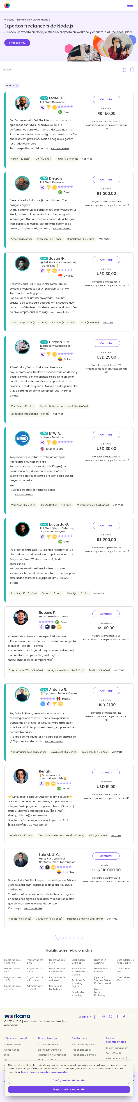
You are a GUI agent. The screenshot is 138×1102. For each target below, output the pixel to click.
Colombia (69, 359)
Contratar (106, 99)
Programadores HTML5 (12, 987)
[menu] (130, 5)
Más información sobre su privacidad (44, 1072)
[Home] (7, 5)
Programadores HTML (12, 979)
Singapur (69, 275)
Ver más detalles (60, 148)
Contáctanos (11, 1049)
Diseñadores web (123, 979)
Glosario (9, 1060)
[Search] (132, 69)
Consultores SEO (123, 970)
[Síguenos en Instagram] (110, 1016)
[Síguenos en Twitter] (124, 1016)
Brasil (67, 112)
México (66, 698)
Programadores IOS (35, 961)
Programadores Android (12, 961)
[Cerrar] (134, 1075)
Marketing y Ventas (48, 1060)
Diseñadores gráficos (79, 961)
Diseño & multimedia (49, 1049)
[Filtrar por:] (124, 70)
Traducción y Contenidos (52, 1054)
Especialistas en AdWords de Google (80, 971)
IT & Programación (48, 1044)
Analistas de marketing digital (78, 983)
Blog (6, 1054)
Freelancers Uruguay (83, 1060)
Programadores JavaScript (35, 979)
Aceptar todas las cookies (69, 1089)
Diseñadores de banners (102, 970)
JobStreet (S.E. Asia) (116, 1058)
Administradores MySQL (35, 987)
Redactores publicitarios (56, 987)
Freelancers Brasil (81, 1049)
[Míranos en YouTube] (103, 1016)
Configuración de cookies (69, 1080)
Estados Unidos (54, 448)
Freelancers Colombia (84, 1054)
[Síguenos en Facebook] (117, 1016)
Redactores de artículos (57, 979)
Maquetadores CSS (12, 970)
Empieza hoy (17, 43)
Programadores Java (35, 970)
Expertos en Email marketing (100, 992)
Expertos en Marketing (78, 994)
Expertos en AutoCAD (100, 961)
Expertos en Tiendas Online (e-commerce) (102, 980)
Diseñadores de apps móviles (125, 961)
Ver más (87, 159)
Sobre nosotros (12, 1044)
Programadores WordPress (57, 970)
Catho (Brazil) (113, 1053)
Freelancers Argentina (84, 1044)
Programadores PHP (57, 961)
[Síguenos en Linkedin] (131, 1016)
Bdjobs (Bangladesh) (117, 1048)
